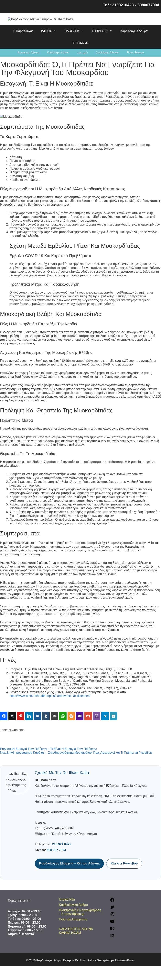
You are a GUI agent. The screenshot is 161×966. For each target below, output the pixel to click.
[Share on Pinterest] (20, 716)
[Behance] (112, 930)
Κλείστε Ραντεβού (124, 863)
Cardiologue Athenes (107, 52)
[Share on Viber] (96, 716)
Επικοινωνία (80, 42)
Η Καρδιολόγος (23, 31)
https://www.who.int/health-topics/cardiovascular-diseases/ (49, 695)
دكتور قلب (82, 52)
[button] (80, 734)
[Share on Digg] (37, 716)
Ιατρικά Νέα (67, 899)
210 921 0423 (61, 844)
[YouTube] (112, 922)
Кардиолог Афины (28, 52)
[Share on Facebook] (3, 716)
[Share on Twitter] (12, 716)
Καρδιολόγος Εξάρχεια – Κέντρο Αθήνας (69, 863)
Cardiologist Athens (58, 52)
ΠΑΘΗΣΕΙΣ (72, 31)
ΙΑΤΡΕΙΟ (46, 31)
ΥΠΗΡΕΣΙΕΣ (100, 31)
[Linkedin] (112, 937)
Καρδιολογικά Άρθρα (134, 31)
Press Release (135, 52)
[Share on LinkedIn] (29, 716)
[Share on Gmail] (88, 716)
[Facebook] (112, 901)
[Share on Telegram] (105, 716)
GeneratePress (125, 960)
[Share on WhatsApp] (63, 716)
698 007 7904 (56, 850)
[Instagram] (112, 915)
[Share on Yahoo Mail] (79, 716)
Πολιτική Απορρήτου (73, 919)
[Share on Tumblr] (46, 716)
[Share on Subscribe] (113, 716)
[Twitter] (112, 908)
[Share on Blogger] (71, 716)
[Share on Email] (54, 716)
